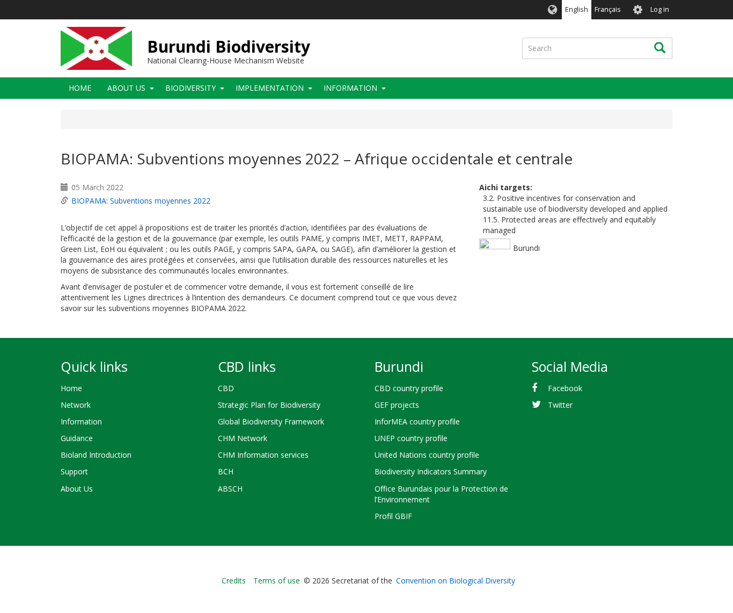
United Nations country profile (427, 455)
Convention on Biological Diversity (455, 580)
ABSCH (230, 489)
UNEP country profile (411, 438)
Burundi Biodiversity (228, 46)
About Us (126, 88)
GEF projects (397, 405)
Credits (234, 580)
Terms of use (276, 580)
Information (350, 88)
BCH (225, 471)
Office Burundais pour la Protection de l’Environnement (441, 494)
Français (608, 9)
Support (74, 471)
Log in (659, 9)
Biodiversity (190, 88)
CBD (226, 388)
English (576, 9)
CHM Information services (263, 455)
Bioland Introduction (96, 455)
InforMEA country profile (417, 421)
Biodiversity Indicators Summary (431, 471)
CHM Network (242, 438)
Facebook (565, 388)
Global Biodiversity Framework (271, 421)
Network (76, 405)
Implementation (270, 88)
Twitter (560, 405)
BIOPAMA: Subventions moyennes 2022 (140, 201)
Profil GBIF (393, 516)
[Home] (96, 48)
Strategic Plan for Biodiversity (269, 405)
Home (80, 88)
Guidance (77, 438)
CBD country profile (409, 388)
